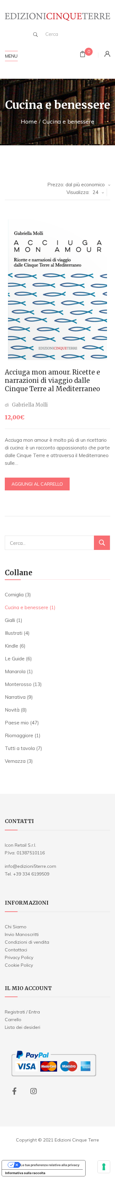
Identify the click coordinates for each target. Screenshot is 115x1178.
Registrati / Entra (22, 1012)
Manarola (15, 671)
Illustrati (13, 633)
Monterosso (18, 684)
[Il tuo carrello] (83, 55)
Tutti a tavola (20, 748)
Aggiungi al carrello (37, 484)
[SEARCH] (35, 34)
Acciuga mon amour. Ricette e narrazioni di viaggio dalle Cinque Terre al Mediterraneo (52, 380)
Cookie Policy (19, 965)
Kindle (11, 646)
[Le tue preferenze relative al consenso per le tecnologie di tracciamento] (104, 1167)
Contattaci (16, 950)
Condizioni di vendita (27, 942)
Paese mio (17, 723)
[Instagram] (33, 1091)
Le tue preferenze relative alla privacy (50, 1165)
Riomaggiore (19, 735)
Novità (12, 710)
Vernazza (15, 761)
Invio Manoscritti (22, 934)
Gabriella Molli (30, 405)
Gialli (10, 620)
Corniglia (14, 595)
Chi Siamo (16, 927)
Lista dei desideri (22, 1027)
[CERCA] (102, 543)
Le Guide (15, 659)
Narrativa (15, 697)
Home (29, 121)
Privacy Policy (19, 957)
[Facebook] (14, 1091)
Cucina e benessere (26, 607)
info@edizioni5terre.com (30, 866)
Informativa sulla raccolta (25, 1173)
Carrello (13, 1019)
